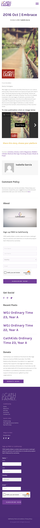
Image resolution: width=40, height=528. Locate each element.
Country (4, 475)
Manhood (10, 154)
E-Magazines (27, 152)
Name (4, 458)
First (3, 460)
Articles (16, 152)
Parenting (23, 154)
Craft (21, 152)
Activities (11, 152)
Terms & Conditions (19, 519)
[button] (20, 218)
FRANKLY (34, 152)
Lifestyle (4, 154)
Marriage (17, 154)
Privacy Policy (28, 519)
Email (4, 485)
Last (3, 467)
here (29, 191)
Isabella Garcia (25, 20)
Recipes (29, 154)
